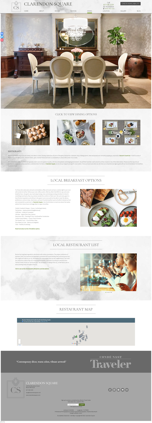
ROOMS (57, 11)
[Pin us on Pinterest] (118, 390)
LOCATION (106, 11)
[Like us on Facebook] (110, 390)
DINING (89, 11)
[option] (30, 132)
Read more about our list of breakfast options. (27, 229)
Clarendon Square (50, 164)
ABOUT (41, 11)
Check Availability (130, 3)
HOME (26, 11)
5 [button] (111, 292)
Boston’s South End (125, 155)
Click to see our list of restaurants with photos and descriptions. (32, 269)
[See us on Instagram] (114, 390)
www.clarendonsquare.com (33, 395)
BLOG (139, 11)
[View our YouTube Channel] (122, 390)
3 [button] (108, 292)
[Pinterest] (1, 40)
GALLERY (123, 11)
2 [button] (107, 292)
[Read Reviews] (127, 390)
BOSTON (73, 11)
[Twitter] (1, 36)
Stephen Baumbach (92, 411)
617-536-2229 (108, 5)
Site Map (72, 415)
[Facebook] (1, 33)
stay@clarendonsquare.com (33, 392)
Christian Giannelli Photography (78, 411)
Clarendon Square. (38, 202)
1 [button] (105, 292)
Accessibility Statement (63, 415)
